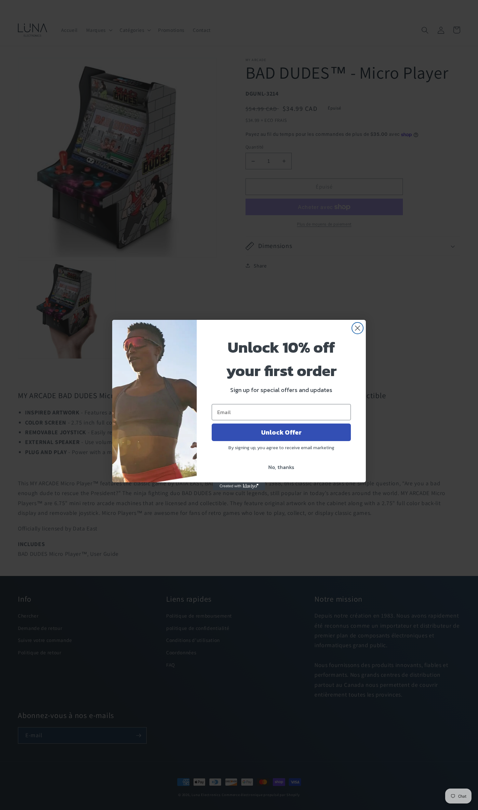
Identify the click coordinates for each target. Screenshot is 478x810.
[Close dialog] (357, 328)
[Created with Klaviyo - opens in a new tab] (239, 486)
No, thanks (281, 467)
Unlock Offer (281, 432)
